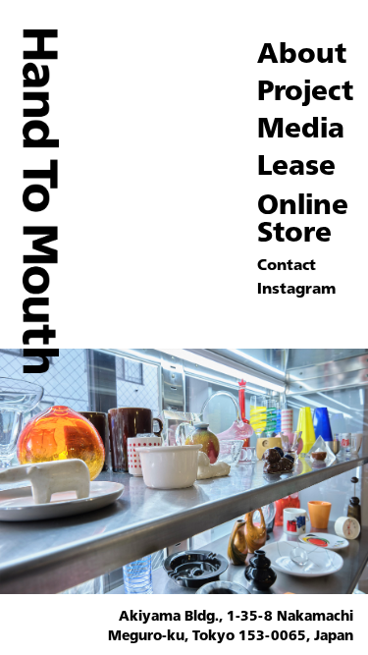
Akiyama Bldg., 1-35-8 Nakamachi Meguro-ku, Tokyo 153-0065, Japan (230, 625)
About (301, 52)
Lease (296, 164)
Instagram (296, 288)
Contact (286, 264)
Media (300, 126)
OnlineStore (302, 217)
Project (305, 89)
